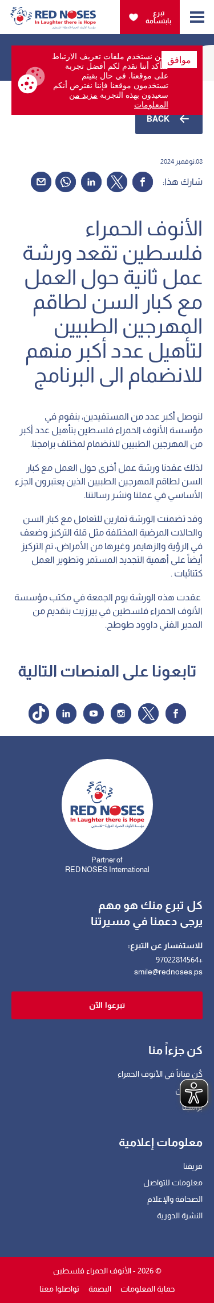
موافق (179, 59)
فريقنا (193, 1166)
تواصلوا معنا (59, 1288)
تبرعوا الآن (107, 1005)
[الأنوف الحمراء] (53, 13)
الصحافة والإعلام (175, 1199)
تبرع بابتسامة (158, 17)
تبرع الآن (189, 1090)
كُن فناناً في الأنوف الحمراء (160, 1073)
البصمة (99, 1288)
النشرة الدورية (180, 1215)
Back (158, 118)
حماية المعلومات (147, 1288)
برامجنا (192, 1106)
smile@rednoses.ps (168, 971)
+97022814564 (179, 959)
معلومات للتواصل (173, 1182)
